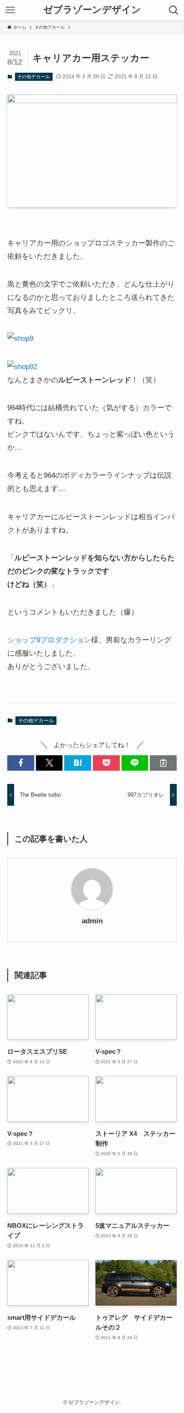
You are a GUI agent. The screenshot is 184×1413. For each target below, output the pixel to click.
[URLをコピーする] (163, 762)
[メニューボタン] (10, 10)
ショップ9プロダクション (49, 640)
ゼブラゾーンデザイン (92, 10)
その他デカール (33, 76)
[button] (20, 762)
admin (92, 921)
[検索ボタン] (173, 10)
